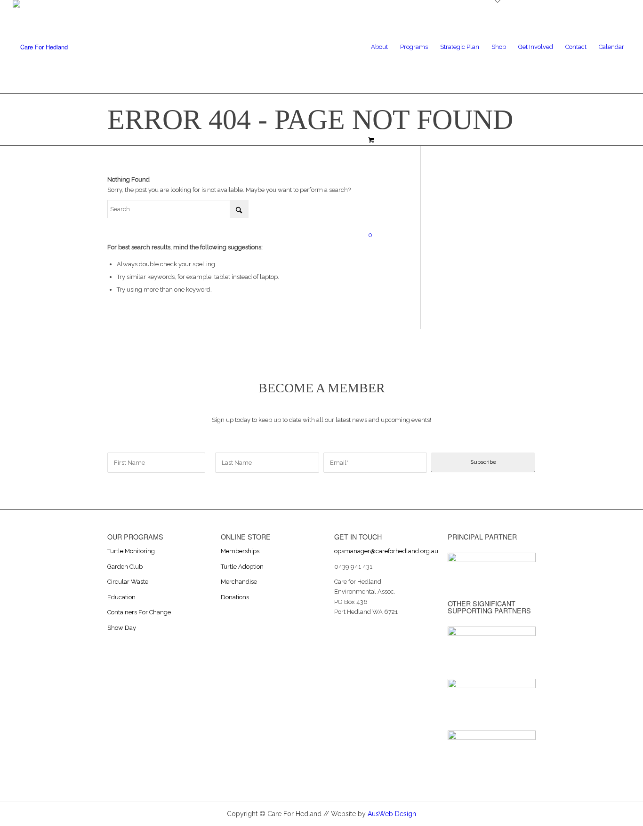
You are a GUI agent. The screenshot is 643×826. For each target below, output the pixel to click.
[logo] (40, 47)
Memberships (240, 551)
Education (121, 597)
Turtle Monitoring (131, 551)
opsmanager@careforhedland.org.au (386, 551)
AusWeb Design (392, 814)
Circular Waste (127, 581)
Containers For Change (139, 612)
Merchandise (239, 581)
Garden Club (125, 566)
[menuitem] (379, 47)
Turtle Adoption (242, 566)
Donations (235, 597)
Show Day (121, 627)
